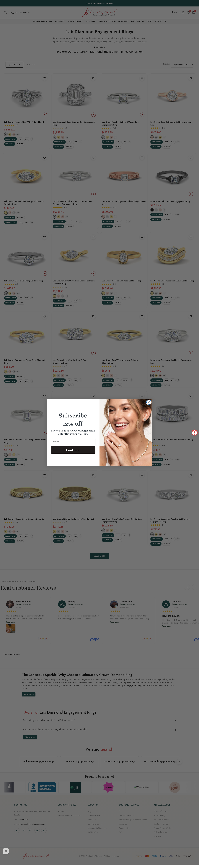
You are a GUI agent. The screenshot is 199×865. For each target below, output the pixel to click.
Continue (73, 450)
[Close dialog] (148, 402)
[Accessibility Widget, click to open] (195, 432)
